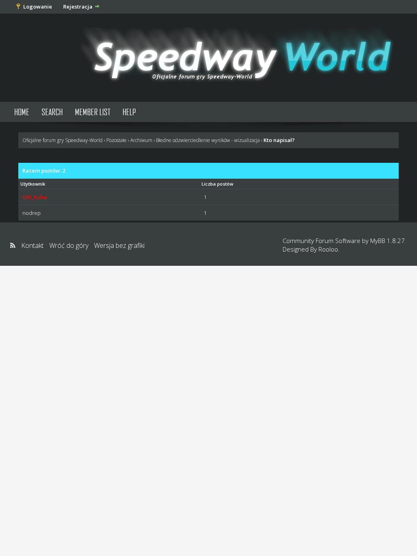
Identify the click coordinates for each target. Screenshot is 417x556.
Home (21, 112)
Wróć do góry (68, 245)
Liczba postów (217, 184)
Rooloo (328, 249)
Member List (92, 112)
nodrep (31, 213)
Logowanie (37, 6)
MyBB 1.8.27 (387, 240)
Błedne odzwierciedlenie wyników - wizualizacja (208, 140)
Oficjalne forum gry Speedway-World (62, 140)
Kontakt (32, 245)
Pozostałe (116, 140)
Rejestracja (77, 6)
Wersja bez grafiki (119, 245)
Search (52, 112)
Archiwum (141, 140)
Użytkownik (32, 184)
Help (129, 112)
